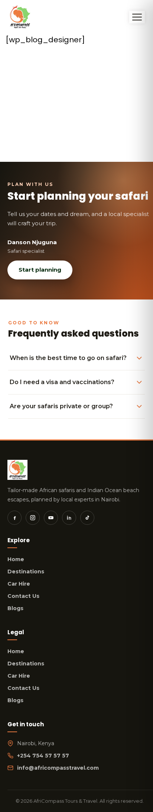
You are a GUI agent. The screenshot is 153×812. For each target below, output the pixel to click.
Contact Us (23, 596)
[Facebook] (14, 518)
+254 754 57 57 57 (43, 755)
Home (15, 559)
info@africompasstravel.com (58, 767)
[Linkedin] (69, 518)
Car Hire (18, 583)
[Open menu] (137, 17)
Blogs (15, 608)
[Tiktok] (87, 518)
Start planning (40, 269)
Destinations (25, 571)
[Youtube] (51, 518)
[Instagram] (33, 518)
